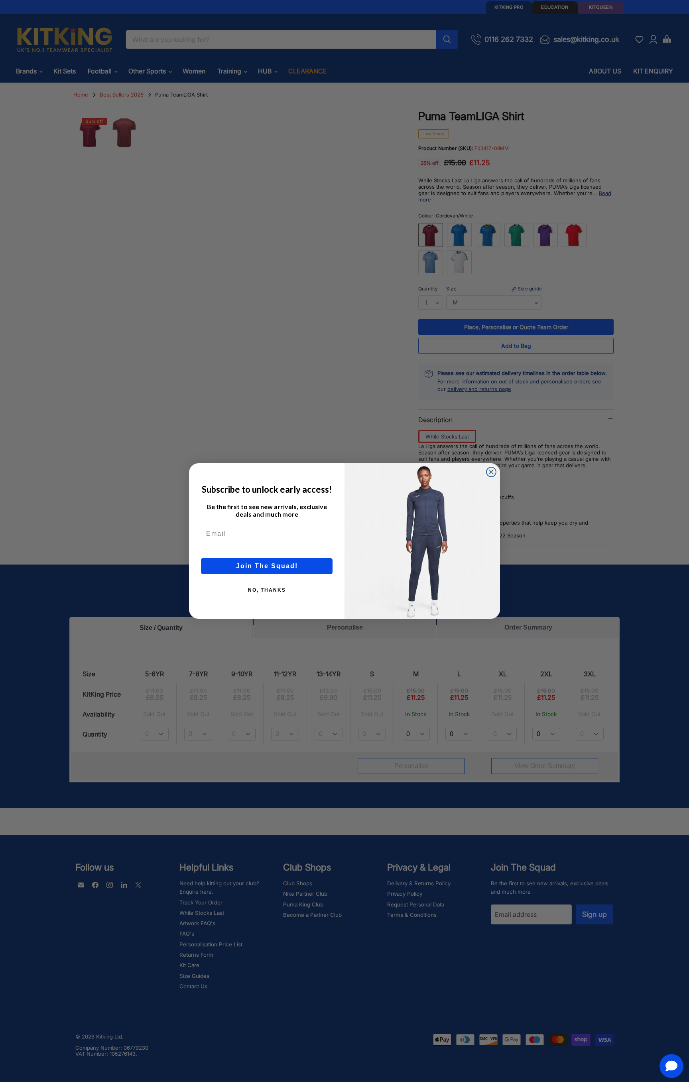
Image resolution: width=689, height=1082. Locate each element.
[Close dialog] (491, 472)
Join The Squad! (267, 566)
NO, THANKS (267, 590)
